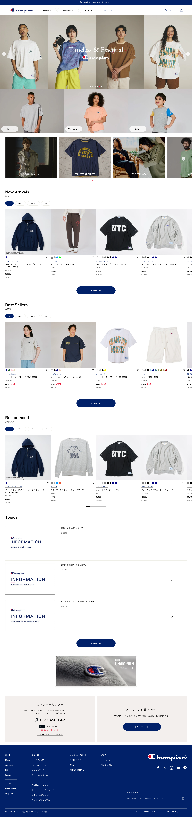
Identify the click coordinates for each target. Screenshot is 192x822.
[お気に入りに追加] (47, 257)
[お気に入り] (176, 10)
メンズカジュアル (56, 374)
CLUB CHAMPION (77, 770)
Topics (8, 784)
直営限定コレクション (41, 785)
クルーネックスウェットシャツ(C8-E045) (158, 264)
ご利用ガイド (75, 760)
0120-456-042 (52, 720)
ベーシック (54, 261)
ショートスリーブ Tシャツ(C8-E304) (111, 264)
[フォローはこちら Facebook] (158, 768)
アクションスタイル (102, 261)
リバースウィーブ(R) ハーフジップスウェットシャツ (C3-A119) (25, 265)
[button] (92, 180)
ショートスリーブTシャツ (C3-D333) (111, 377)
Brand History (11, 789)
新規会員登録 (106, 765)
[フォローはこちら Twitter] (164, 768)
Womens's (34, 429)
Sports (106, 10)
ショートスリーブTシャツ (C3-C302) (66, 377)
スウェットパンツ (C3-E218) (62, 264)
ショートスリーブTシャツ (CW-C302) (21, 377)
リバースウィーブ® (40, 765)
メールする (144, 727)
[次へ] (188, 54)
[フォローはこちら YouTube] (178, 768)
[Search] (166, 10)
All (9, 203)
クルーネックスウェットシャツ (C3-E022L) (69, 490)
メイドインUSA (38, 760)
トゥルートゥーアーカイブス (13, 261)
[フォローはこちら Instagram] (171, 768)
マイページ (105, 760)
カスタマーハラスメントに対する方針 (50, 735)
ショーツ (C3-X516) (149, 377)
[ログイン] (171, 10)
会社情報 (44, 812)
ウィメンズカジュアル (11, 374)
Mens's (20, 429)
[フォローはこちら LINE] (185, 768)
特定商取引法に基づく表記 (30, 812)
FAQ (72, 765)
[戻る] (4, 54)
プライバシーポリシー (12, 812)
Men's (46, 10)
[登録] (183, 798)
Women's (67, 10)
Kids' (87, 10)
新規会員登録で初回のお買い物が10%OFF (96, 2)
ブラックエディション (41, 795)
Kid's (7, 770)
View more (96, 290)
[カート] (181, 10)
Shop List (9, 794)
